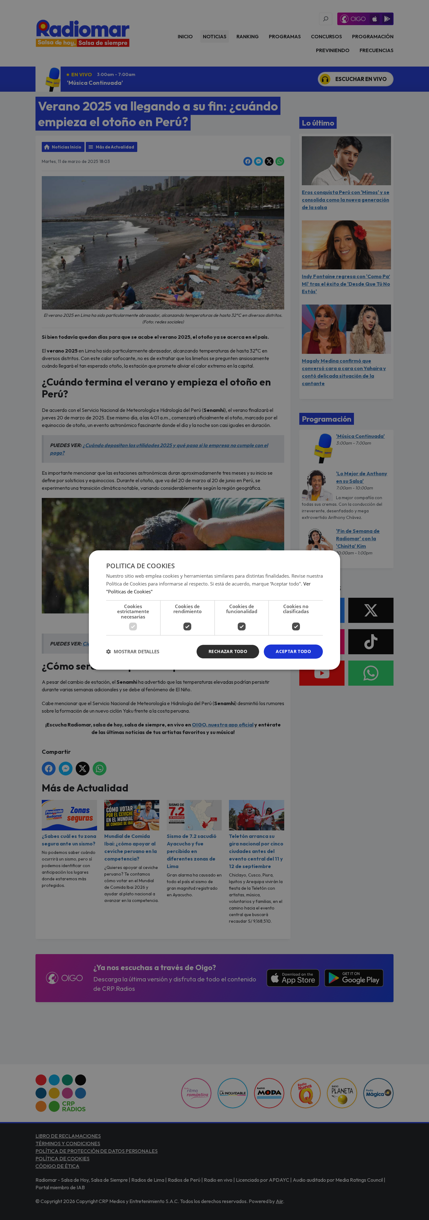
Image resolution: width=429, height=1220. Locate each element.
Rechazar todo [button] (228, 651)
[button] (132, 651)
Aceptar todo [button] (293, 651)
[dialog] (214, 610)
